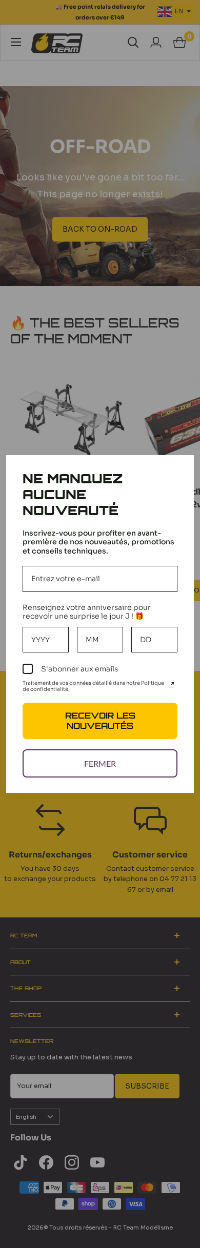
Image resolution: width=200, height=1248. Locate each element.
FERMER (100, 763)
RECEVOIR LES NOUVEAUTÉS (100, 720)
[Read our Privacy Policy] (171, 685)
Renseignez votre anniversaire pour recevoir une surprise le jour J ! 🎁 (87, 612)
